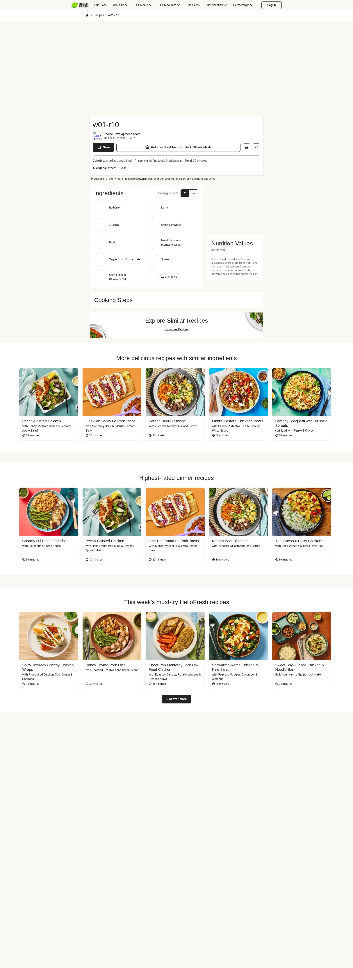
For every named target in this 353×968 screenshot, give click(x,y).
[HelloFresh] (79, 5)
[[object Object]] (246, 147)
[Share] (256, 147)
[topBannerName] (176, 31)
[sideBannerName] (235, 208)
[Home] (87, 15)
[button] (146, 193)
